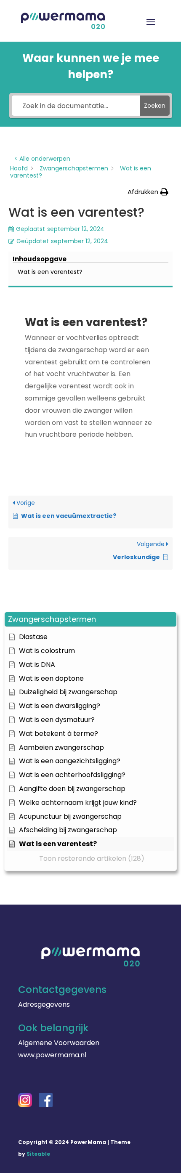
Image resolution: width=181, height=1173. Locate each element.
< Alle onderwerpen (42, 158)
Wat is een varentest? (50, 272)
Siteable (38, 1153)
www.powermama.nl (52, 1055)
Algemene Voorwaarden (58, 1043)
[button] (90, 619)
